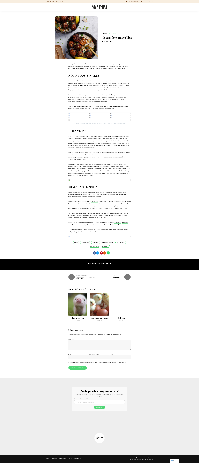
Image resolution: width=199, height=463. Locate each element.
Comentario (71, 339)
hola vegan (95, 242)
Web (111, 354)
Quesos (115, 33)
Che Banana (125, 222)
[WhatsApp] (108, 253)
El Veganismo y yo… (77, 318)
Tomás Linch (79, 204)
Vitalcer (116, 222)
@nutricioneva (109, 215)
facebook (141, 1)
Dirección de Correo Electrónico (81, 399)
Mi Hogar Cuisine (86, 225)
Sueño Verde (107, 225)
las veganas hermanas (108, 242)
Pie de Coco (121, 318)
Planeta (115, 106)
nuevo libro (105, 246)
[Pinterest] (101, 253)
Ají (112, 225)
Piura (96, 225)
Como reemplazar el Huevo (100, 318)
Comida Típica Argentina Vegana (88, 85)
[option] (77, 307)
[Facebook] (94, 253)
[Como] (91, 253)
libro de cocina (121, 242)
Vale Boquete (102, 206)
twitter (144, 1)
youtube (152, 1)
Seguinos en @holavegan (99, 438)
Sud (123, 225)
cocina (76, 242)
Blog (110, 33)
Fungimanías (78, 225)
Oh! (120, 222)
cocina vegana (85, 242)
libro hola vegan (95, 246)
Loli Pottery (117, 225)
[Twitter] (97, 253)
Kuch (93, 225)
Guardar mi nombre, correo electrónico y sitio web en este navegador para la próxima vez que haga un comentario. (98, 362)
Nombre (70, 354)
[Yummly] (104, 253)
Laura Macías (94, 201)
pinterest (149, 1)
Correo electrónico (94, 354)
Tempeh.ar (71, 225)
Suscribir (99, 407)
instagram (146, 1)
